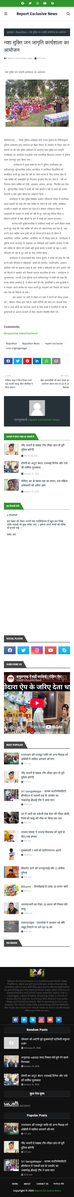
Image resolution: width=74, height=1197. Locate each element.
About (27, 1184)
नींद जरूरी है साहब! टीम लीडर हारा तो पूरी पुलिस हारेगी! (42, 448)
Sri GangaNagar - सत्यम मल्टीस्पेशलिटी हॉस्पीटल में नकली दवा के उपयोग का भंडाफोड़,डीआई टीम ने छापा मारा (43, 796)
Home (15, 1184)
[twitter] (30, 3)
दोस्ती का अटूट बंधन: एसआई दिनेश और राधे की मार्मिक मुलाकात (44, 465)
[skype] (52, 3)
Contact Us (42, 1184)
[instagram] (37, 3)
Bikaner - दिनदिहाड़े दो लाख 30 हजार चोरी (44, 886)
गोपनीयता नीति (58, 1184)
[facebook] (22, 3)
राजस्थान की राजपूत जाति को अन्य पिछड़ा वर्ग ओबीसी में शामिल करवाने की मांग (44, 757)
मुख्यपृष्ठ (10, 32)
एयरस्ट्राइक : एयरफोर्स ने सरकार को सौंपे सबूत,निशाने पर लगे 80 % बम (43, 925)
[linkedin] (59, 1020)
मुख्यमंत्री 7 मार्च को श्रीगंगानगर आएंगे (41, 850)
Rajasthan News (31, 343)
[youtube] (45, 3)
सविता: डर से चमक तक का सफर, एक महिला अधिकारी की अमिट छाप (44, 483)
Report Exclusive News (37, 13)
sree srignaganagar (16, 348)
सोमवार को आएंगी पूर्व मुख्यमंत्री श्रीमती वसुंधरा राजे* (45, 1041)
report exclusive (54, 343)
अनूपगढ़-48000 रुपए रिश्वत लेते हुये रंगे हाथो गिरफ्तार (44, 1060)
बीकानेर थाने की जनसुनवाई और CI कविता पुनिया (43, 871)
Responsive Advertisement (20, 333)
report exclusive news (20, 58)
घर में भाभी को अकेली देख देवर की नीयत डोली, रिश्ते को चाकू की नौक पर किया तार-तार (45, 816)
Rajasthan (21, 32)
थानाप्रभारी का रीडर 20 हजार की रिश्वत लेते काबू (44, 907)
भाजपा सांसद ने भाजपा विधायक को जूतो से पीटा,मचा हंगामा (43, 834)
